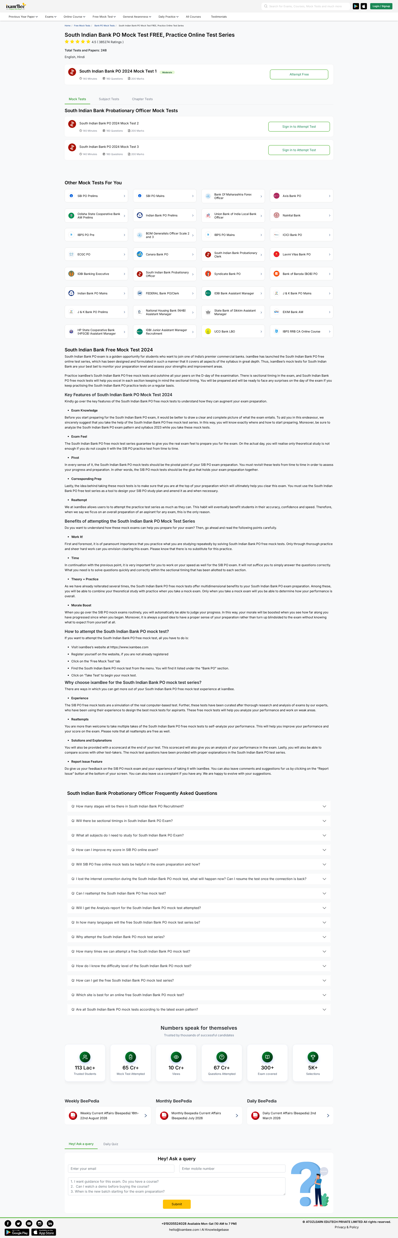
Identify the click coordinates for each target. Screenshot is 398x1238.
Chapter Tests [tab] (142, 99)
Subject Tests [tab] (109, 99)
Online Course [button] (73, 16)
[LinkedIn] (51, 1223)
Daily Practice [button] (167, 16)
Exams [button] (49, 16)
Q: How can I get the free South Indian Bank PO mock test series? (123, 980)
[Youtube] (31, 1223)
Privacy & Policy (347, 1227)
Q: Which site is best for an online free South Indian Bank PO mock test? (128, 995)
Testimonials (219, 16)
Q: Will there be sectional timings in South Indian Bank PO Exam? (122, 821)
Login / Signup (381, 6)
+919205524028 (174, 1224)
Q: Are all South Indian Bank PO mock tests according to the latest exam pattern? (135, 1009)
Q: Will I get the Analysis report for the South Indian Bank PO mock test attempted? (136, 908)
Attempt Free (299, 74)
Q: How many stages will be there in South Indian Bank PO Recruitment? (128, 806)
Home (67, 25)
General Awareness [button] (135, 16)
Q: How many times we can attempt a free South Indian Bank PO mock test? (131, 951)
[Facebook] (10, 1223)
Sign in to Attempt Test (299, 127)
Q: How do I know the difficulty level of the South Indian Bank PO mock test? (131, 966)
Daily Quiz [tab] (110, 1144)
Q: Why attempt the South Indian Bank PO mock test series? (118, 937)
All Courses (193, 16)
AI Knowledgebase (215, 1230)
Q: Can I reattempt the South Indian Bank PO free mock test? (119, 893)
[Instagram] (41, 1223)
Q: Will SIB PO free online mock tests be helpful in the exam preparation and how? (136, 864)
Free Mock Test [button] (103, 16)
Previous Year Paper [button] (22, 16)
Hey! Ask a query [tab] (81, 1144)
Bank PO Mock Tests (105, 25)
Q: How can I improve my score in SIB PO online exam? (115, 850)
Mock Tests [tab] (77, 99)
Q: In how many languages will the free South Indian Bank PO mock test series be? (136, 922)
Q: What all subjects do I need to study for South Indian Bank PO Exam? (128, 835)
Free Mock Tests (82, 25)
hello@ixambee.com (184, 1230)
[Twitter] (20, 1223)
